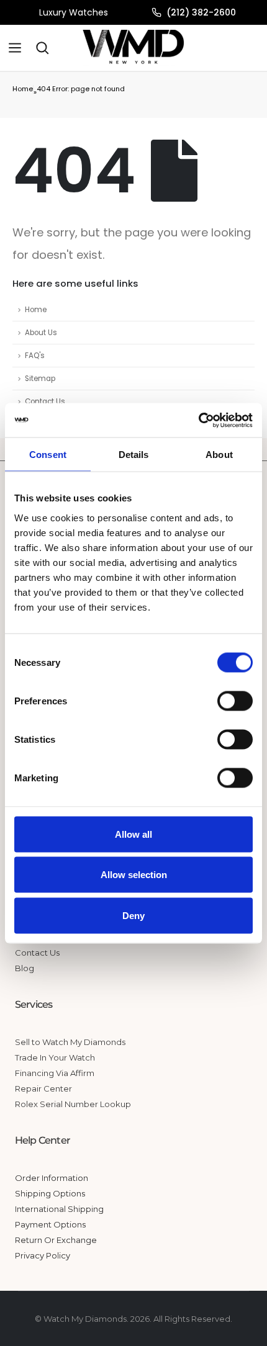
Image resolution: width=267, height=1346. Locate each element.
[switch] (235, 701)
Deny (133, 915)
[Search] (42, 48)
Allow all (133, 833)
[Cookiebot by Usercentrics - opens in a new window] (198, 420)
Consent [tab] (47, 454)
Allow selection (134, 874)
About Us (41, 333)
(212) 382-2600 (201, 12)
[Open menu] (15, 48)
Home (22, 89)
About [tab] (219, 454)
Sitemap (40, 379)
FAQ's (35, 356)
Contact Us (45, 401)
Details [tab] (134, 454)
